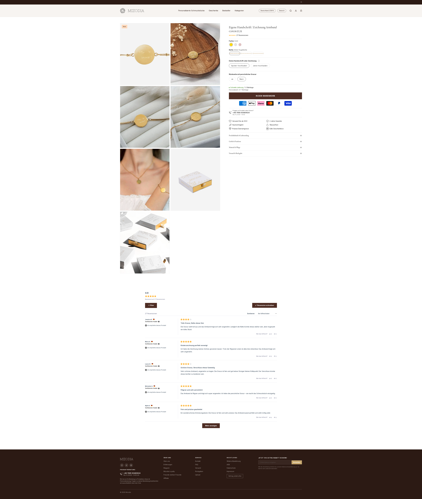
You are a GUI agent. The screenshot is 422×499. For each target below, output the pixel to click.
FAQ (196, 464)
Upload (197, 475)
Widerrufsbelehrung (234, 461)
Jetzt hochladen (260, 66)
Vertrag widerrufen (234, 476)
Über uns (167, 461)
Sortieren (251, 313)
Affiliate (166, 478)
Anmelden (296, 462)
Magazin (167, 468)
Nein (242, 79)
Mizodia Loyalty (169, 471)
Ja (232, 79)
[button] (191, 11)
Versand (198, 468)
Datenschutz (231, 468)
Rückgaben (199, 471)
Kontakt (197, 461)
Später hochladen (239, 66)
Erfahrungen (168, 464)
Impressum (230, 471)
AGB (228, 464)
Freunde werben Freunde (172, 475)
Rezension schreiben (267, 306)
